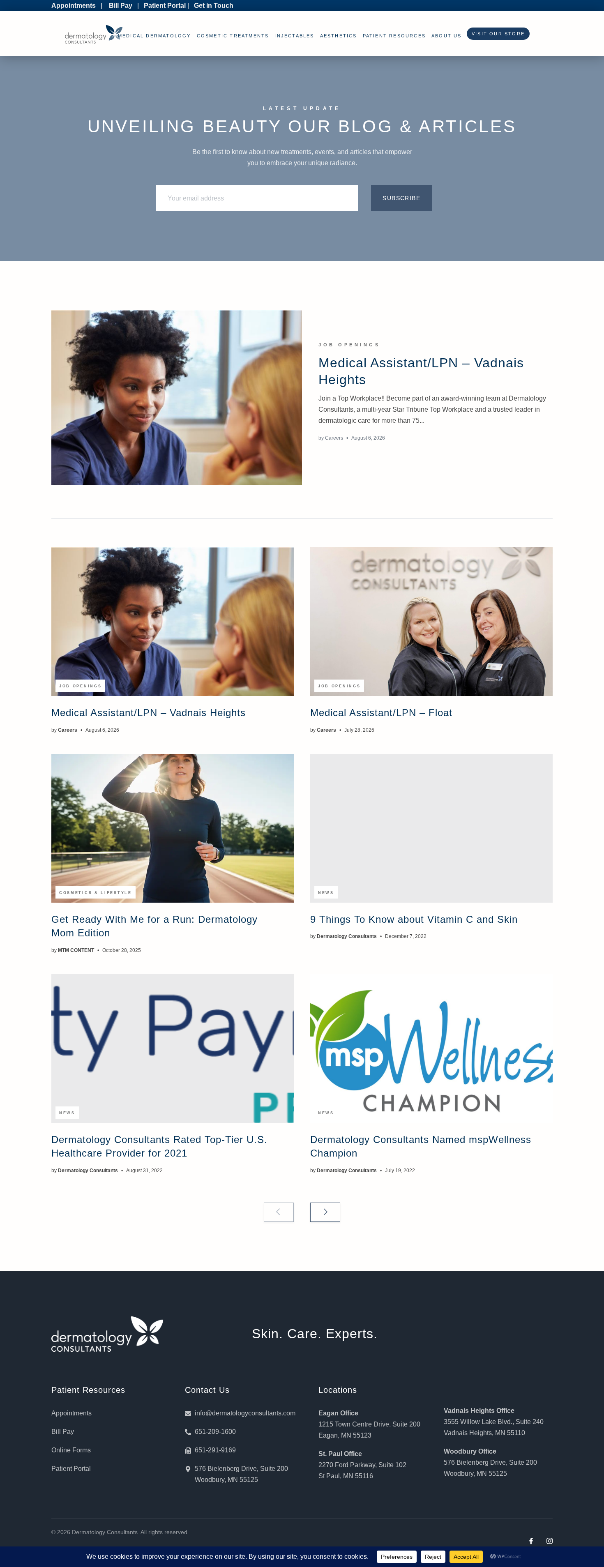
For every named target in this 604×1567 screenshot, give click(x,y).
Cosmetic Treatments (233, 35)
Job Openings (349, 344)
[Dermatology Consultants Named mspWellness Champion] (431, 1048)
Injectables (294, 35)
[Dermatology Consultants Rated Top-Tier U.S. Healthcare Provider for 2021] (172, 1048)
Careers (334, 438)
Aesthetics (338, 35)
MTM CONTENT (76, 950)
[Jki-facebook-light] (531, 1541)
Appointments (73, 5)
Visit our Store (496, 33)
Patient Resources (394, 35)
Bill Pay (120, 5)
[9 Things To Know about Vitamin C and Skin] (431, 828)
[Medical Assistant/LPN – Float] (431, 621)
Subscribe (401, 198)
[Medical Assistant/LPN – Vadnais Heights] (176, 397)
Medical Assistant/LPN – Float (381, 712)
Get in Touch (213, 5)
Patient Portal (165, 5)
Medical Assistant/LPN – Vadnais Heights (148, 712)
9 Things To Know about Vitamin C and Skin (414, 919)
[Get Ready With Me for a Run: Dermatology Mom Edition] (172, 828)
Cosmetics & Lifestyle (95, 893)
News (326, 893)
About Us (446, 35)
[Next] (325, 1212)
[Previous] (279, 1212)
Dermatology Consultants (347, 936)
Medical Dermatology (154, 35)
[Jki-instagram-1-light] (549, 1541)
